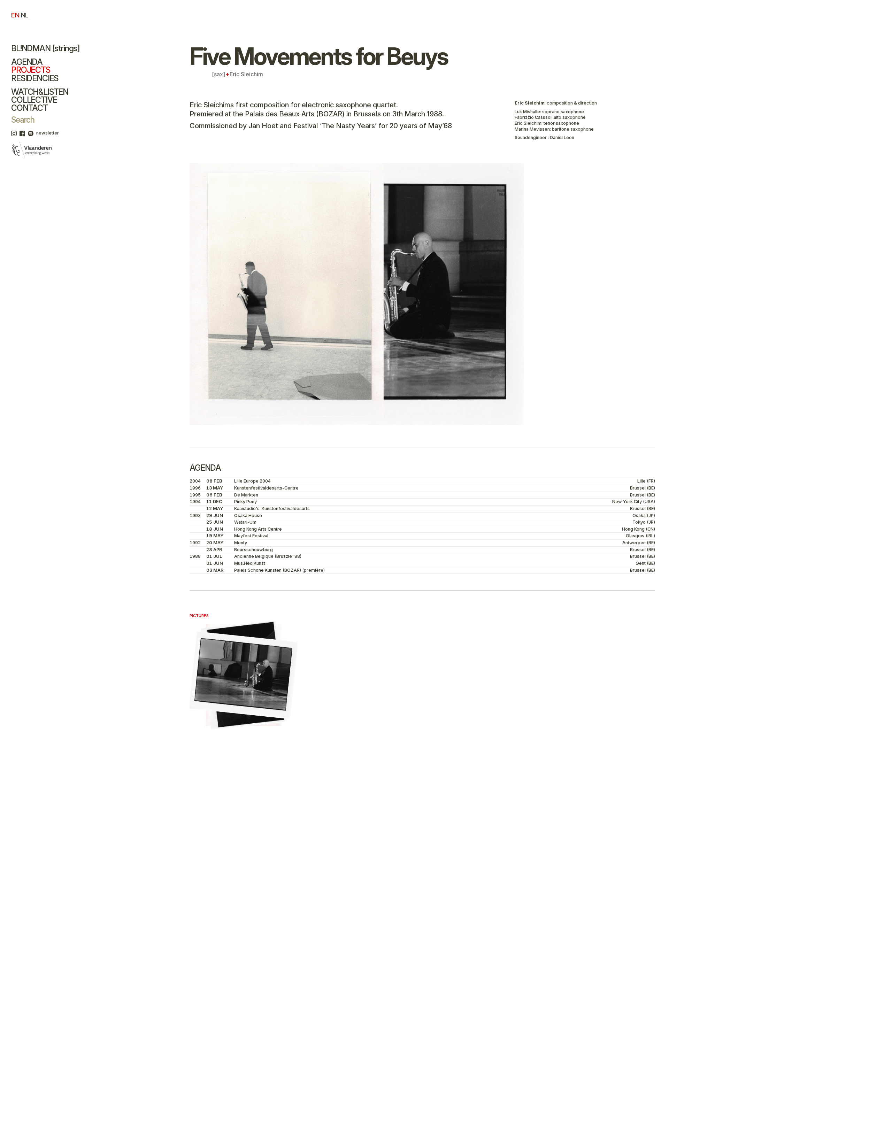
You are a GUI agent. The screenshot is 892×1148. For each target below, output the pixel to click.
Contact (29, 108)
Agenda (27, 62)
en (15, 15)
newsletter (47, 133)
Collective (34, 100)
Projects (30, 70)
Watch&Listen (39, 92)
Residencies (34, 78)
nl (25, 15)
